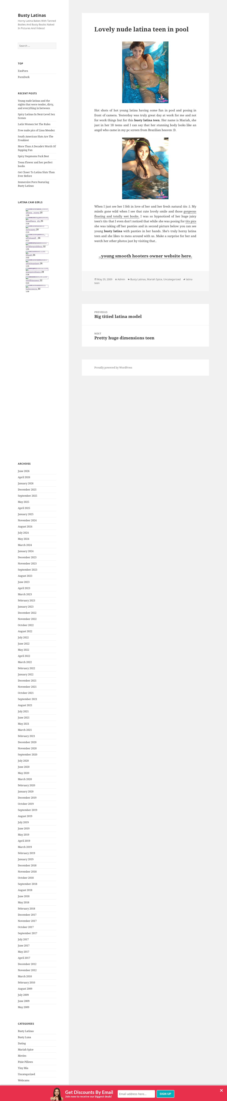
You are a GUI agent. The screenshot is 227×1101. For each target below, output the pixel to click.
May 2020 (23, 773)
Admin (121, 279)
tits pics (190, 221)
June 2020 (23, 767)
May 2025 (23, 502)
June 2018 (23, 896)
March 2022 (25, 662)
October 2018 (26, 877)
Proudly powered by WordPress (113, 367)
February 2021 (26, 736)
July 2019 (23, 822)
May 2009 (23, 1007)
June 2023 (23, 582)
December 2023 (27, 557)
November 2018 (27, 871)
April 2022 (24, 656)
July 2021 (23, 711)
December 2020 (27, 742)
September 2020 (27, 754)
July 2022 (23, 637)
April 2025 (24, 508)
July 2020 (23, 760)
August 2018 (25, 890)
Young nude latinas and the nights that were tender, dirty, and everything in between (36, 104)
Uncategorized (26, 1074)
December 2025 (27, 489)
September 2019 (27, 810)
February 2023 (26, 600)
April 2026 (24, 477)
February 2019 (26, 853)
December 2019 (27, 797)
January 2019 (26, 859)
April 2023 (24, 588)
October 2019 (26, 804)
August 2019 (25, 816)
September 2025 (27, 495)
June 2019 (23, 828)
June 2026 (23, 471)
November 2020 (27, 748)
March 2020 (25, 779)
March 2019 (25, 847)
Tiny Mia (23, 1068)
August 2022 (25, 631)
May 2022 (23, 649)
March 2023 (25, 594)
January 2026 (26, 483)
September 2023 (27, 569)
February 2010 (26, 982)
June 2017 (23, 945)
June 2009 (23, 1001)
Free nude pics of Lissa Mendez (36, 130)
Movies (22, 1055)
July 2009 (23, 995)
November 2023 (27, 563)
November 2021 (27, 686)
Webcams (23, 1080)
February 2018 (26, 908)
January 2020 (26, 791)
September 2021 (27, 699)
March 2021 (25, 730)
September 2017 (27, 933)
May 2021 (23, 723)
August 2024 (25, 526)
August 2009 (25, 988)
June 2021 (23, 717)
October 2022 (26, 625)
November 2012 (27, 970)
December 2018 (27, 865)
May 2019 (23, 834)
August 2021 (25, 705)
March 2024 (25, 545)
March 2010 (25, 976)
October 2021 (26, 693)
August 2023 (25, 576)
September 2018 (27, 884)
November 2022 (27, 619)
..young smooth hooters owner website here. (145, 256)
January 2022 (26, 674)
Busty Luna (24, 1037)
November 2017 (27, 921)
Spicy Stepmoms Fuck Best (33, 156)
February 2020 (26, 785)
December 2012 (27, 964)
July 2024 (23, 532)
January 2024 (26, 551)
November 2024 (27, 520)
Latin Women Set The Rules (34, 124)
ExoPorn (23, 71)
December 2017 (27, 914)
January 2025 (26, 514)
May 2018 (23, 902)
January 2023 (26, 606)
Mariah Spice (26, 1049)
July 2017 (23, 939)
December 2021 (27, 680)
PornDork (23, 77)
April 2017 (24, 958)
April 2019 (24, 841)
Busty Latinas (32, 15)
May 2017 (23, 951)
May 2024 (23, 539)
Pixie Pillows (25, 1062)
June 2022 (23, 643)
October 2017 (26, 927)
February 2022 (26, 668)
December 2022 (27, 613)
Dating (22, 1043)
